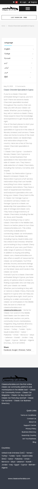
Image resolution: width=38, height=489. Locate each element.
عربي (6, 72)
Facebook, (7, 350)
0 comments (20, 86)
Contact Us (31, 418)
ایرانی (6, 67)
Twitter (28, 350)
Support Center (30, 425)
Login (24, 2)
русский (7, 58)
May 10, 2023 (8, 86)
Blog (34, 442)
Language (8, 42)
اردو (5, 63)
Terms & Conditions (28, 415)
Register (34, 2)
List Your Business (29, 439)
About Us (32, 422)
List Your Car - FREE (19, 17)
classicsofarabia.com (12, 310)
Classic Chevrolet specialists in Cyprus (21, 26)
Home (3, 26)
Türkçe (7, 53)
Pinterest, (22, 350)
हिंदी (6, 77)
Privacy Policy (31, 428)
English (7, 49)
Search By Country (29, 435)
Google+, (15, 350)
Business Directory (29, 432)
